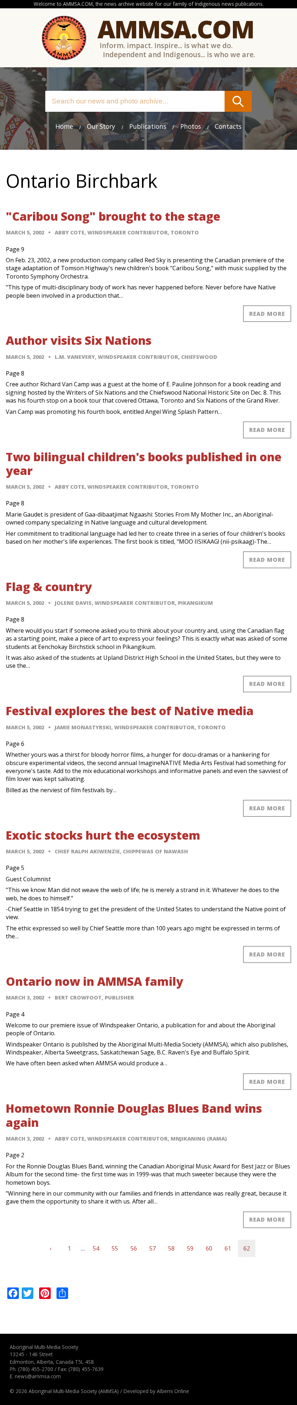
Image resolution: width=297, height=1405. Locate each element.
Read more (267, 313)
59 (193, 1248)
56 (136, 1248)
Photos (190, 126)
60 (212, 1248)
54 (99, 1248)
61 (231, 1248)
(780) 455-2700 (35, 1369)
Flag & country (49, 586)
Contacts (228, 126)
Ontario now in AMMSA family (94, 981)
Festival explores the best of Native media (130, 710)
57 (155, 1248)
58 (174, 1248)
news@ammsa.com (38, 1376)
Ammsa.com (175, 29)
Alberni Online (173, 1391)
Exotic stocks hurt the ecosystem (103, 835)
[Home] (64, 38)
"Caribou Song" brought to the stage (113, 216)
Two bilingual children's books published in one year (143, 463)
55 (118, 1248)
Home (64, 126)
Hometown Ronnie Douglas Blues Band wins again (134, 1115)
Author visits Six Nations (78, 340)
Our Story (101, 126)
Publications (147, 126)
